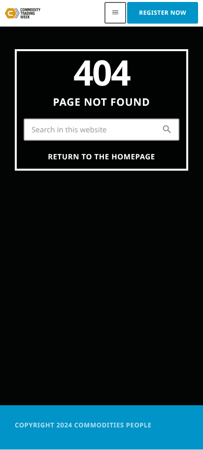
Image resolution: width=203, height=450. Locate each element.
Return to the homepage (101, 157)
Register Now (162, 12)
